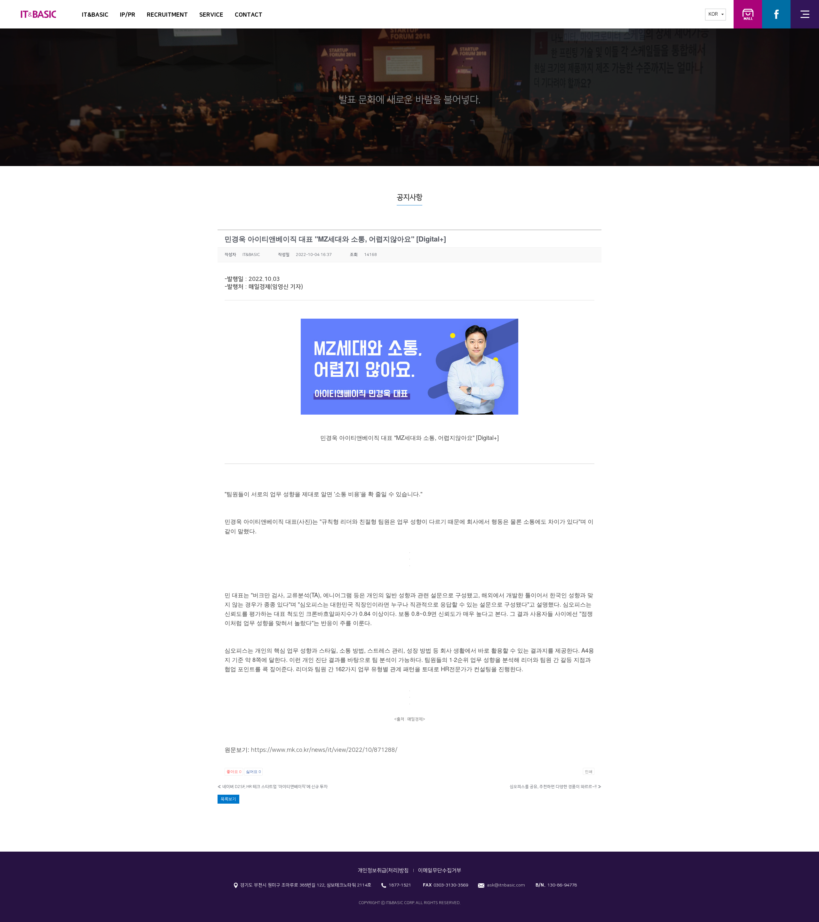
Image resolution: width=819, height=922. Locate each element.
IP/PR (127, 15)
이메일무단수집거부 (439, 870)
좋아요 (234, 771)
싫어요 (253, 771)
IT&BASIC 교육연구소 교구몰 (748, 14)
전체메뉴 (805, 14)
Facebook (776, 14)
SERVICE (211, 15)
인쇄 (588, 771)
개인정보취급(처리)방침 (383, 870)
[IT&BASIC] (38, 10)
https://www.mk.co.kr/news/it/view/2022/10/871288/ (324, 750)
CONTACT (248, 15)
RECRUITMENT (167, 15)
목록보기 (228, 799)
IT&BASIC (95, 15)
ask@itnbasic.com (506, 885)
